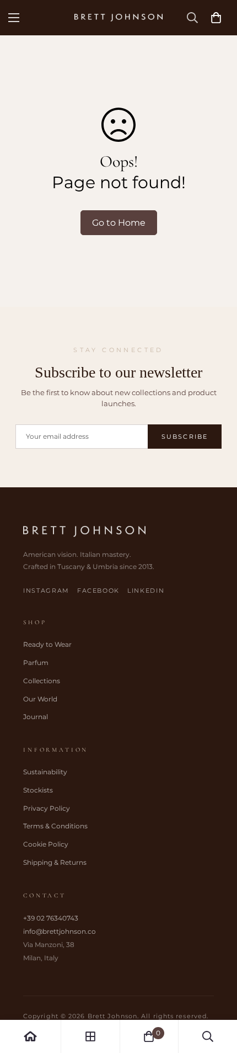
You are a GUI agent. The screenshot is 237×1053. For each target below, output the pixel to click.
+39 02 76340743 (50, 918)
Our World (40, 699)
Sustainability (45, 772)
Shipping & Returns (55, 862)
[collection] (90, 1036)
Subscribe (184, 436)
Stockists (38, 790)
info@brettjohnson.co (59, 931)
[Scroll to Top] (217, 994)
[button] (216, 17)
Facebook (98, 590)
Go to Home (119, 222)
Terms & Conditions (55, 826)
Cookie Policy (45, 844)
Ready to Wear (47, 644)
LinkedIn (145, 590)
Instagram (46, 590)
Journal (35, 716)
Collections (41, 681)
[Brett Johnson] (118, 17)
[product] (30, 1036)
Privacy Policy (46, 808)
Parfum (36, 662)
